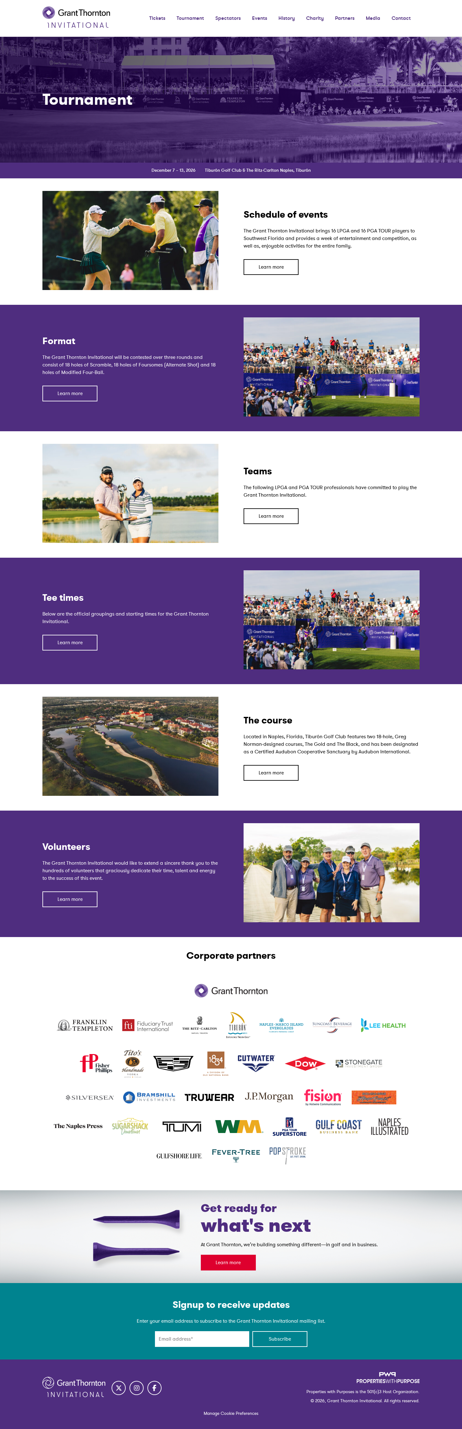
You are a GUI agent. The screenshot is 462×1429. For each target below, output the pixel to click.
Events (259, 18)
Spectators (228, 18)
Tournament (190, 18)
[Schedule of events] (130, 288)
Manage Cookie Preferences (231, 1413)
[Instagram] (136, 1388)
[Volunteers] (332, 920)
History (286, 18)
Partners (345, 18)
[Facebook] (154, 1388)
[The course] (130, 794)
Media (373, 18)
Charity (315, 18)
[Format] (332, 414)
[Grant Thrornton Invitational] (76, 26)
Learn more (271, 267)
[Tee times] (332, 667)
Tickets (157, 18)
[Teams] (130, 541)
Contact (401, 18)
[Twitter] (118, 1388)
